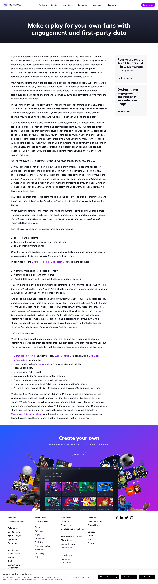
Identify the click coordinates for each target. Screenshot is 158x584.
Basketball (39, 542)
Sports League (14, 535)
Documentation (95, 521)
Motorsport (40, 538)
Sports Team (14, 532)
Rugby (38, 534)
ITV (62, 551)
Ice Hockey (39, 553)
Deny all (147, 577)
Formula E (65, 559)
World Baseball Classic (71, 536)
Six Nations (66, 540)
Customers (83, 5)
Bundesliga (66, 525)
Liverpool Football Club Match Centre (51, 261)
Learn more (58, 580)
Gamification (20, 355)
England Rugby (68, 544)
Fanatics (65, 521)
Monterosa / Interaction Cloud (77, 346)
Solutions (55, 5)
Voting (31, 355)
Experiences (68, 5)
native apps (44, 363)
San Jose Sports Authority (73, 529)
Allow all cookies (129, 577)
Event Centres (61, 355)
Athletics (39, 531)
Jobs (90, 539)
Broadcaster (13, 543)
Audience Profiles (16, 521)
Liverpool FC (67, 547)
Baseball (39, 549)
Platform (43, 5)
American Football (43, 546)
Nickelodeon (66, 555)
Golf (36, 557)
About (90, 535)
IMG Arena (66, 562)
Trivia (10, 561)
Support (91, 543)
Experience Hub (42, 521)
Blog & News (94, 525)
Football (38, 527)
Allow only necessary (108, 577)
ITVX (63, 532)
